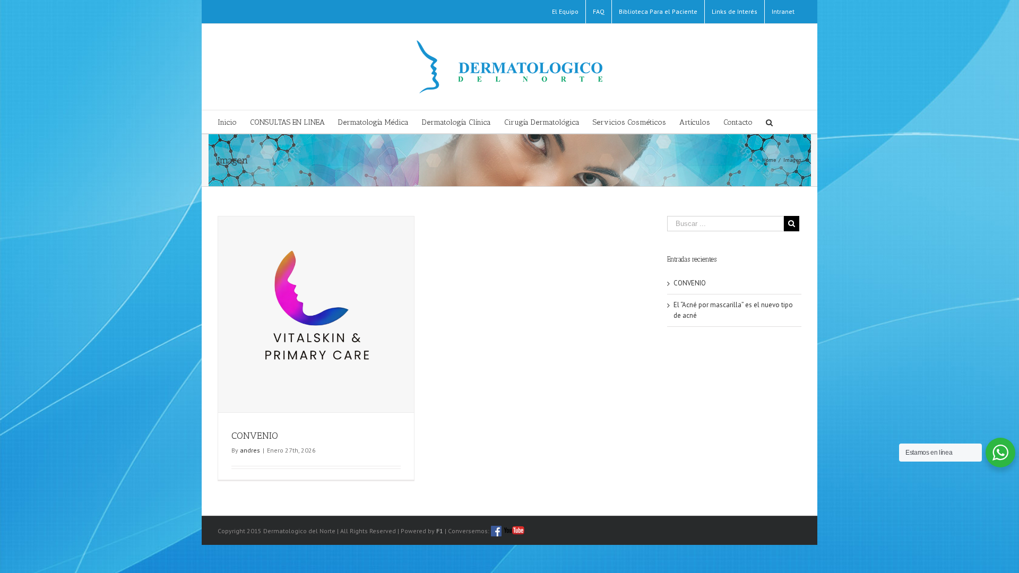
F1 (439, 531)
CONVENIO (254, 435)
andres (250, 450)
